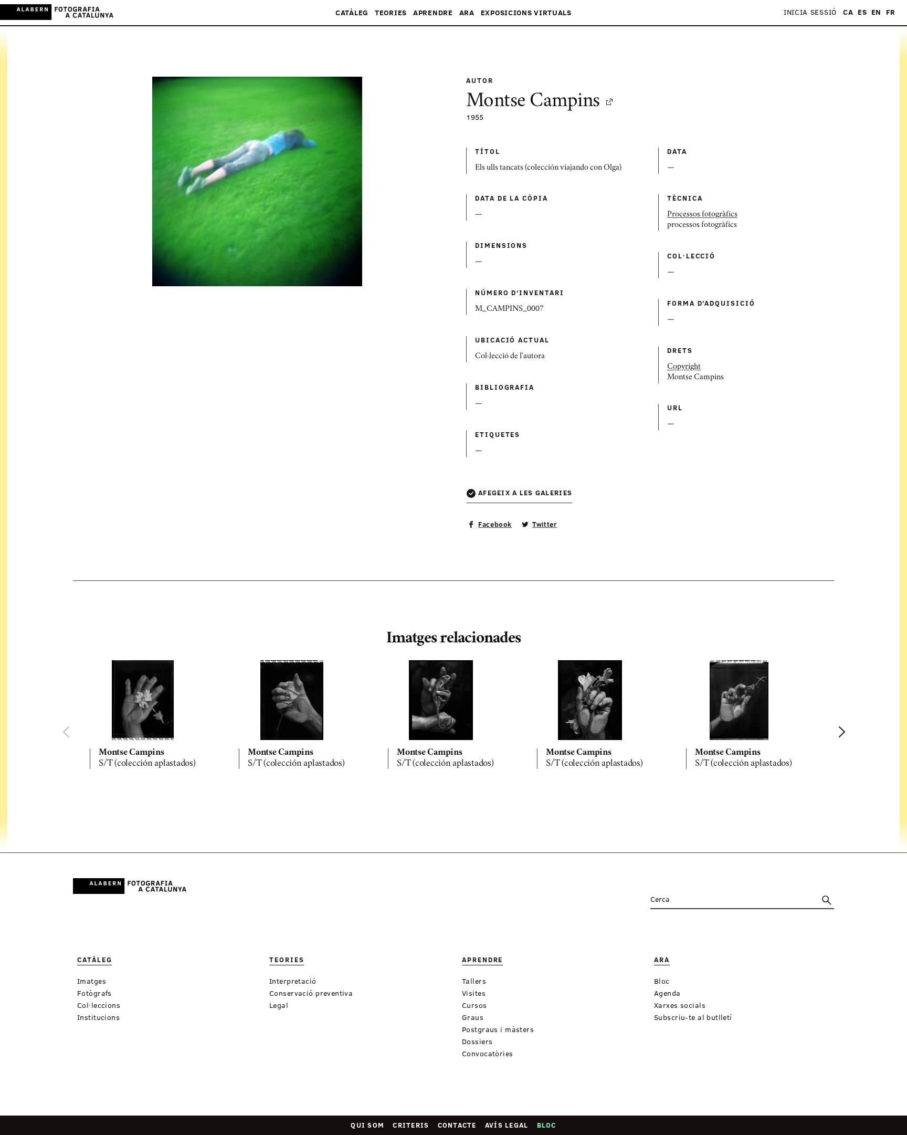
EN (876, 12)
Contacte (457, 1125)
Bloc (546, 1125)
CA (848, 12)
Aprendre (433, 13)
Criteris (411, 1125)
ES (862, 12)
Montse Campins (533, 102)
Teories (391, 13)
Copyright (684, 367)
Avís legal (507, 1125)
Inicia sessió (810, 12)
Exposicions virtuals (526, 13)
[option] (155, 716)
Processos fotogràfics (702, 214)
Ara (466, 13)
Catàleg (351, 13)
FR (890, 12)
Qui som (367, 1125)
